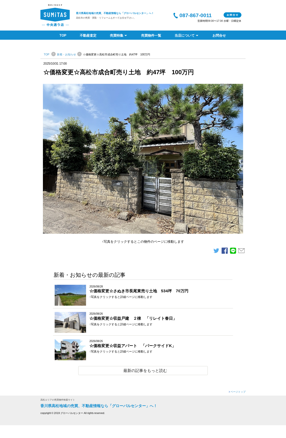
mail (241, 251)
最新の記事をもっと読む (145, 370)
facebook (224, 251)
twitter (216, 251)
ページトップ (238, 391)
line (233, 251)
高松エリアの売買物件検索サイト (57, 400)
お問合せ (232, 15)
